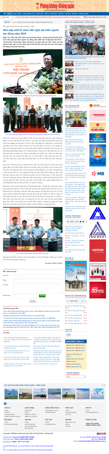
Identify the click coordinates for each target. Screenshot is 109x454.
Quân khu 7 (81, 350)
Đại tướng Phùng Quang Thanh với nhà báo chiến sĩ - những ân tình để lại (74, 228)
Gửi (33, 301)
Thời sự (9, 13)
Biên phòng (72, 361)
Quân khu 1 (72, 345)
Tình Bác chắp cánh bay (75, 323)
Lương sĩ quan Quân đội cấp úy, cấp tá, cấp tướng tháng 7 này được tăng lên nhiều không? (75, 168)
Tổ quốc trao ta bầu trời (74, 318)
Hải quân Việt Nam (74, 364)
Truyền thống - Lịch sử (51, 410)
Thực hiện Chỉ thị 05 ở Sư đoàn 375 (46, 364)
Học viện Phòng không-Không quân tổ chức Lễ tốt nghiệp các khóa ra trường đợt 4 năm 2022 (17, 339)
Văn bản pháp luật (70, 412)
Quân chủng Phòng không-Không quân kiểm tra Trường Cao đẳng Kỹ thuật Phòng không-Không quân (84, 57)
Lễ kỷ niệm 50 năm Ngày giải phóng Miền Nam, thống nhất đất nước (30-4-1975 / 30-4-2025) (75, 149)
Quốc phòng (17, 13)
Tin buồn (67, 426)
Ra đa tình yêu (29, 428)
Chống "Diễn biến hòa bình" (44, 22)
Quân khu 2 (81, 345)
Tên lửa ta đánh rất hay (74, 315)
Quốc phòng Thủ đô (74, 366)
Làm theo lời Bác (29, 22)
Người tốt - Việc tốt (30, 414)
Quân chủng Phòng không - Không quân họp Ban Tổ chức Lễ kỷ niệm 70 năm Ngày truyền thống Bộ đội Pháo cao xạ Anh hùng (46, 359)
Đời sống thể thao (50, 424)
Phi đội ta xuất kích (73, 321)
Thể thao (68, 13)
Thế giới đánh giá (50, 412)
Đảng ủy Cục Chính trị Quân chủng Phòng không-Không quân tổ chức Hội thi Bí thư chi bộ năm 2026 (89, 63)
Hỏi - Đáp (68, 414)
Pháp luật (40, 13)
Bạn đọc (75, 13)
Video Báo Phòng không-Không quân (93, 424)
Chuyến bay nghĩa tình (82, 69)
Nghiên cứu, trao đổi (31, 416)
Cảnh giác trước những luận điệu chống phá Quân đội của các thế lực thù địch (75, 208)
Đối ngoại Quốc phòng (11, 424)
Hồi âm (67, 424)
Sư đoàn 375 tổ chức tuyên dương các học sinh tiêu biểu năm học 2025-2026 (29, 318)
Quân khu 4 (81, 348)
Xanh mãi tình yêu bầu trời (75, 233)
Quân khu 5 (72, 350)
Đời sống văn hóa (30, 424)
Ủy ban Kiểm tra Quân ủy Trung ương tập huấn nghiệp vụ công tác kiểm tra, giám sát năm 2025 (78, 17)
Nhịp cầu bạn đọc (70, 422)
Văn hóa (61, 13)
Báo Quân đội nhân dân (76, 359)
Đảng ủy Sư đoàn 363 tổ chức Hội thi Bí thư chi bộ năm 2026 (24, 315)
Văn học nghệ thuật (30, 426)
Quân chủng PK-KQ (29, 13)
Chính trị (20, 22)
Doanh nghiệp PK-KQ (92, 412)
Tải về (85, 307)
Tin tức (14, 22)
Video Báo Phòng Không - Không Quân (79, 22)
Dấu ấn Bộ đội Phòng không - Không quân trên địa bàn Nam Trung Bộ (74, 142)
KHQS (26, 412)
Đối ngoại (53, 13)
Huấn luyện (28, 410)
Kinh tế (46, 13)
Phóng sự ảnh (83, 13)
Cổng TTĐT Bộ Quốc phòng (74, 355)
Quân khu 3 (72, 348)
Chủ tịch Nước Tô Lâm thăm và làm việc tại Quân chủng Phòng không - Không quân (75, 161)
